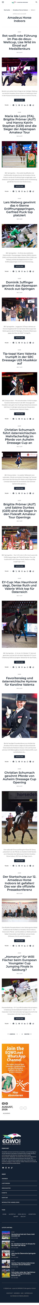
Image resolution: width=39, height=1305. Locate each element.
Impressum (28, 1293)
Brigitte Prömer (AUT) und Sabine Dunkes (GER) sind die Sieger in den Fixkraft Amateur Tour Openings (19, 511)
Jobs (4, 1214)
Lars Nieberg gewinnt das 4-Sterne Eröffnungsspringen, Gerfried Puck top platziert (19, 208)
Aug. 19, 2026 (14, 1277)
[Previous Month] (21, 1108)
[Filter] (3, 1103)
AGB (22, 1293)
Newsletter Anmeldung (10, 1202)
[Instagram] (6, 1167)
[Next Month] (25, 1108)
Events (4, 1192)
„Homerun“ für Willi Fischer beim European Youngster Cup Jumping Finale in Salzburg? (19, 963)
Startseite (7, 10)
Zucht (23, 1216)
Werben (5, 1178)
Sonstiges (32, 1214)
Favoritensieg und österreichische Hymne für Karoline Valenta (19, 681)
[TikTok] (12, 1167)
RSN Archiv (22, 1214)
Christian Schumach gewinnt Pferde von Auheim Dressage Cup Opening (19, 777)
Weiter (26, 1034)
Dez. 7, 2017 (19, 219)
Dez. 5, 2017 (19, 973)
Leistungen (6, 1183)
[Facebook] (3, 1167)
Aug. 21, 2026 (14, 1238)
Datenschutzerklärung (19, 1296)
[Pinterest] (9, 1167)
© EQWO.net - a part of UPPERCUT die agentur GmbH (19, 1288)
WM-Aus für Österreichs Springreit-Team (23, 1254)
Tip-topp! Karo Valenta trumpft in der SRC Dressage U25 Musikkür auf (19, 358)
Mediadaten (6, 1188)
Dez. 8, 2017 (19, 52)
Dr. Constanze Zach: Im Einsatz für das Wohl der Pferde (23, 1244)
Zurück (12, 1034)
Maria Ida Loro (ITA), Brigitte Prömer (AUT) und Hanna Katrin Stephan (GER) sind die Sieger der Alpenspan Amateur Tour (19, 124)
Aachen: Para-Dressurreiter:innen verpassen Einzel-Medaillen (23, 1263)
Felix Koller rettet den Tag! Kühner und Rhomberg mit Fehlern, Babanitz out (23, 1273)
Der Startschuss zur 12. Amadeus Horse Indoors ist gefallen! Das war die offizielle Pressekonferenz (19, 883)
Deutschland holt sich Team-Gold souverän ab (22, 1235)
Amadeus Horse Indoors (20, 10)
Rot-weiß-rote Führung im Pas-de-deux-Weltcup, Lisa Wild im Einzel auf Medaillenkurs (19, 42)
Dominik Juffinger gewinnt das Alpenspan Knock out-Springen (19, 286)
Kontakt (5, 1197)
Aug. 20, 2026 (14, 1247)
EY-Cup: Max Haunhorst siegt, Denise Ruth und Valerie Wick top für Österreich (19, 587)
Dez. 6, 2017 (19, 688)
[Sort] (6, 1103)
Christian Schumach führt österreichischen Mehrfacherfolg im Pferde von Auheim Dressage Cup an (19, 436)
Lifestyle (13, 1214)
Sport (19, 32)
